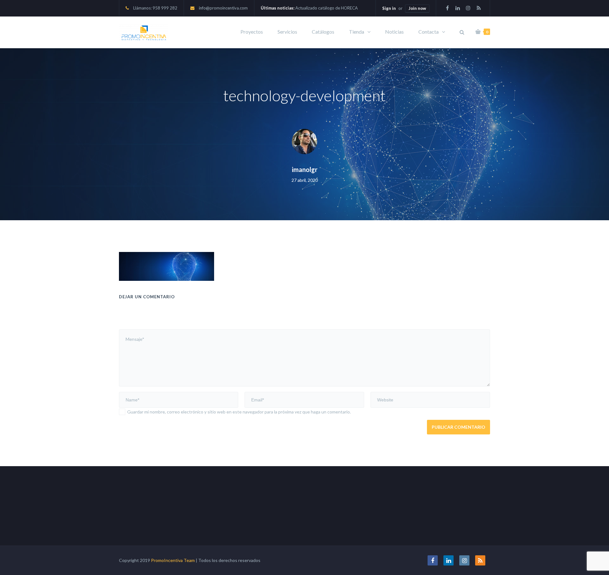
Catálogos (323, 32)
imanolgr (305, 169)
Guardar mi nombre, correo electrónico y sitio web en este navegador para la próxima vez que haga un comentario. (239, 411)
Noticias (394, 32)
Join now (417, 8)
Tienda (356, 32)
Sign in (389, 8)
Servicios (287, 32)
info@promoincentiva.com (223, 7)
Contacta (428, 32)
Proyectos (251, 32)
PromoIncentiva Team (173, 560)
